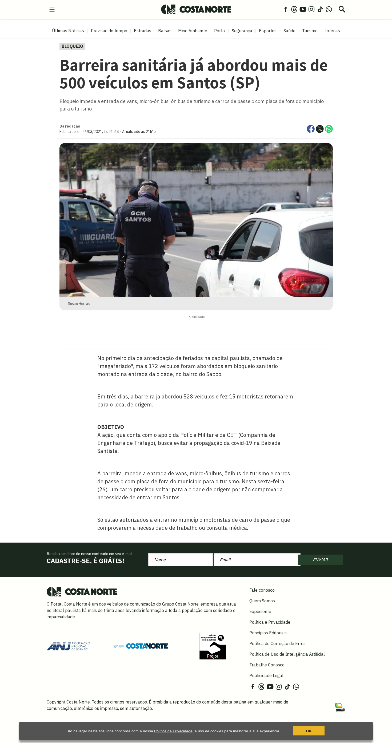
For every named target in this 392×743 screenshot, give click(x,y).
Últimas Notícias (68, 30)
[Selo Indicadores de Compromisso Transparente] (212, 645)
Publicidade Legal (266, 675)
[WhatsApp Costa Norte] (328, 9)
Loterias (332, 30)
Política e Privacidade (269, 622)
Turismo (310, 30)
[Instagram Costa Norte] (311, 9)
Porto (219, 30)
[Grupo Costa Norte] (141, 646)
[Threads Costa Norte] (294, 9)
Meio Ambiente (192, 30)
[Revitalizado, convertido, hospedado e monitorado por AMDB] (340, 706)
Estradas (142, 30)
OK (308, 731)
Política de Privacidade (173, 731)
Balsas (164, 30)
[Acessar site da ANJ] (68, 645)
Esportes (268, 30)
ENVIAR (320, 559)
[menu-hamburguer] (52, 9)
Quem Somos (262, 600)
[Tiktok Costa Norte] (320, 9)
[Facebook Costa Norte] (285, 9)
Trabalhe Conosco (267, 664)
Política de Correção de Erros (277, 643)
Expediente (260, 611)
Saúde (289, 30)
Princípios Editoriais (268, 632)
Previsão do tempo (109, 30)
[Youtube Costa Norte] (302, 9)
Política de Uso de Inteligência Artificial (287, 654)
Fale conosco (262, 590)
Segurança (242, 30)
